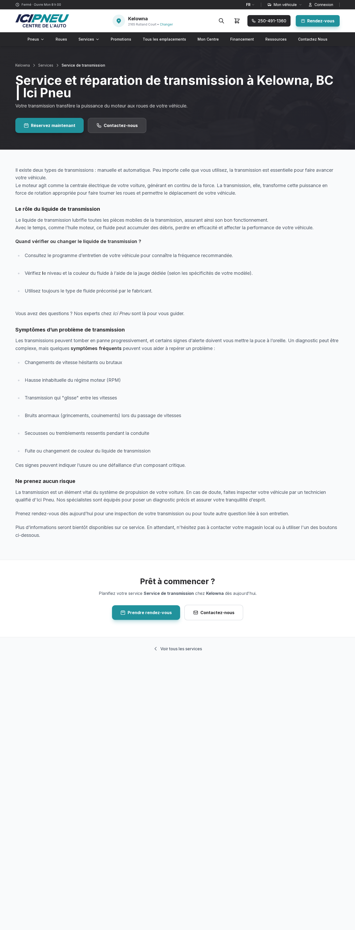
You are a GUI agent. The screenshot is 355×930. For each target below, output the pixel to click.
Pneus (33, 39)
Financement (242, 39)
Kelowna (22, 65)
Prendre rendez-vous (150, 612)
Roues (61, 39)
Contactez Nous (312, 39)
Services (86, 39)
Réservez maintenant (53, 125)
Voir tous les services (181, 648)
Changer (166, 24)
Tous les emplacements (164, 39)
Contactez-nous (121, 125)
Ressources (276, 39)
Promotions (121, 39)
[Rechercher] (221, 21)
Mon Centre (208, 39)
